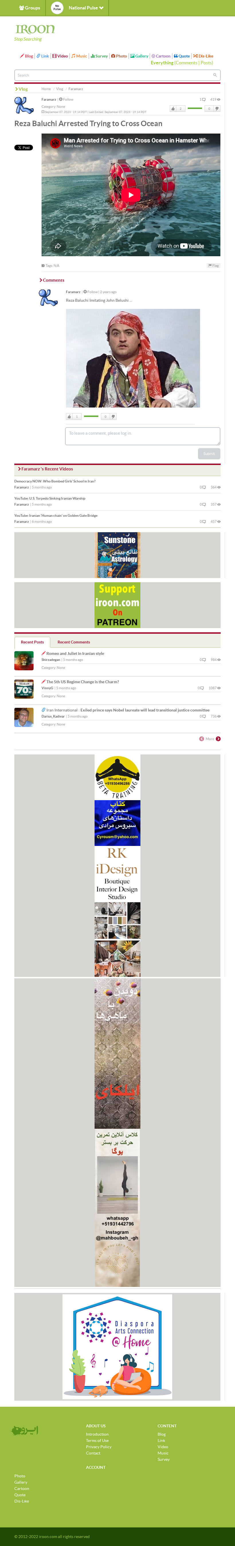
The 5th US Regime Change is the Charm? (82, 681)
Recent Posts (32, 642)
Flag (215, 265)
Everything (162, 62)
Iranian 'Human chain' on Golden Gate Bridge (55, 515)
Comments (186, 62)
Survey (101, 56)
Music (81, 56)
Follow (67, 99)
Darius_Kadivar (53, 716)
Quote (184, 56)
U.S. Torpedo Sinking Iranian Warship (49, 498)
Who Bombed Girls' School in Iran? (54, 481)
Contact (93, 1453)
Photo (121, 56)
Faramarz (49, 99)
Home (46, 89)
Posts (206, 62)
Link (44, 56)
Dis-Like (205, 56)
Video (62, 56)
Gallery (141, 56)
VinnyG (47, 688)
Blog (28, 56)
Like (173, 109)
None (61, 106)
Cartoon (163, 56)
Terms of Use (97, 1440)
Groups (32, 7)
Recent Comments (74, 642)
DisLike (217, 109)
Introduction (97, 1434)
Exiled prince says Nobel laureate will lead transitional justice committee (145, 710)
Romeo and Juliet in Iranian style (75, 653)
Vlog (59, 89)
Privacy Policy (98, 1446)
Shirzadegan (51, 659)
